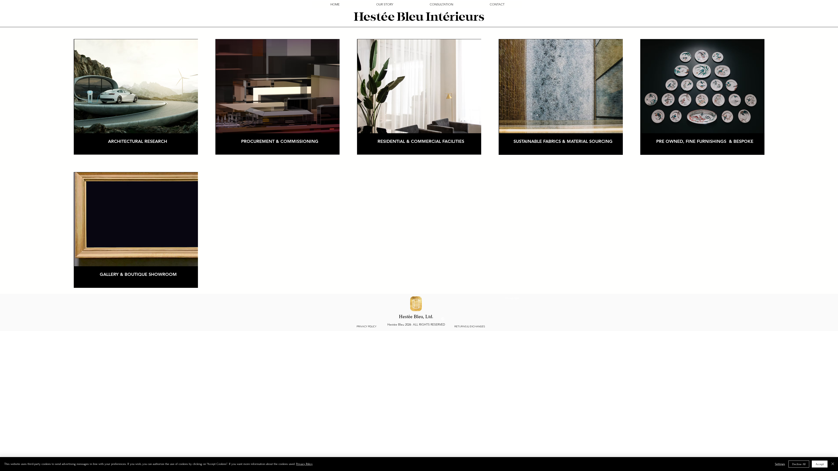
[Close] (832, 464)
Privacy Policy (304, 464)
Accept (820, 464)
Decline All (798, 464)
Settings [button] (780, 464)
